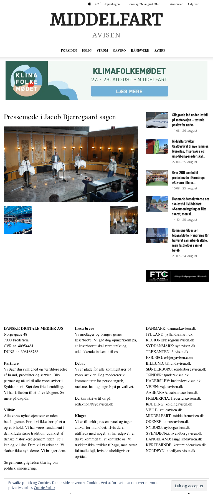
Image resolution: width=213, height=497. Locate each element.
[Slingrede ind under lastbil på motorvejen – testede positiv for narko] (157, 120)
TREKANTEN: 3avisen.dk (167, 351)
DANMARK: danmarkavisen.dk (171, 328)
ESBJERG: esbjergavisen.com (169, 357)
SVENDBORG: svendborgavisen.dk (174, 433)
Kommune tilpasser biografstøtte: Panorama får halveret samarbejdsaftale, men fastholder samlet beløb (190, 240)
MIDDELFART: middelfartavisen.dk (175, 415)
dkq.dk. (23, 398)
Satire (159, 50)
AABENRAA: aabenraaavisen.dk (172, 392)
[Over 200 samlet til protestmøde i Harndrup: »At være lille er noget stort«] (157, 178)
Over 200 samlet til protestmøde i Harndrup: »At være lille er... (188, 177)
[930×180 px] (106, 80)
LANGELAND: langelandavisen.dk (174, 439)
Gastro (119, 50)
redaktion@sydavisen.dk (94, 404)
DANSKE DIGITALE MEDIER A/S (33, 328)
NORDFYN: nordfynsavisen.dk (170, 450)
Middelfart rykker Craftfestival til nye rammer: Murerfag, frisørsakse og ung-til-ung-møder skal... (190, 148)
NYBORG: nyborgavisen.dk (168, 427)
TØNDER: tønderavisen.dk (167, 374)
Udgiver (193, 4)
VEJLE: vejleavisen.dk (164, 409)
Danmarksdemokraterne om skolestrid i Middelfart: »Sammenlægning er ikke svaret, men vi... (190, 206)
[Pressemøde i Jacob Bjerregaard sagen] (71, 200)
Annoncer (176, 4)
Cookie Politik (44, 487)
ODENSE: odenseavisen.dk (167, 421)
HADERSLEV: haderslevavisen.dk (173, 380)
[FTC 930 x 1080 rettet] (177, 280)
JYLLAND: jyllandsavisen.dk (169, 334)
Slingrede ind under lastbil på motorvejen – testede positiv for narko (190, 119)
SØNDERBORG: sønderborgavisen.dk (176, 369)
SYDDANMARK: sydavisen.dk (170, 345)
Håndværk (140, 50)
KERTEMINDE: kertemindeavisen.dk (176, 444)
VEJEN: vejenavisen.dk (164, 386)
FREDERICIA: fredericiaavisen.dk (173, 398)
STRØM (102, 50)
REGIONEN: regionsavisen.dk (170, 340)
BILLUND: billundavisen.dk (168, 363)
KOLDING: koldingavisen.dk (169, 404)
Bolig (87, 50)
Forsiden (69, 50)
